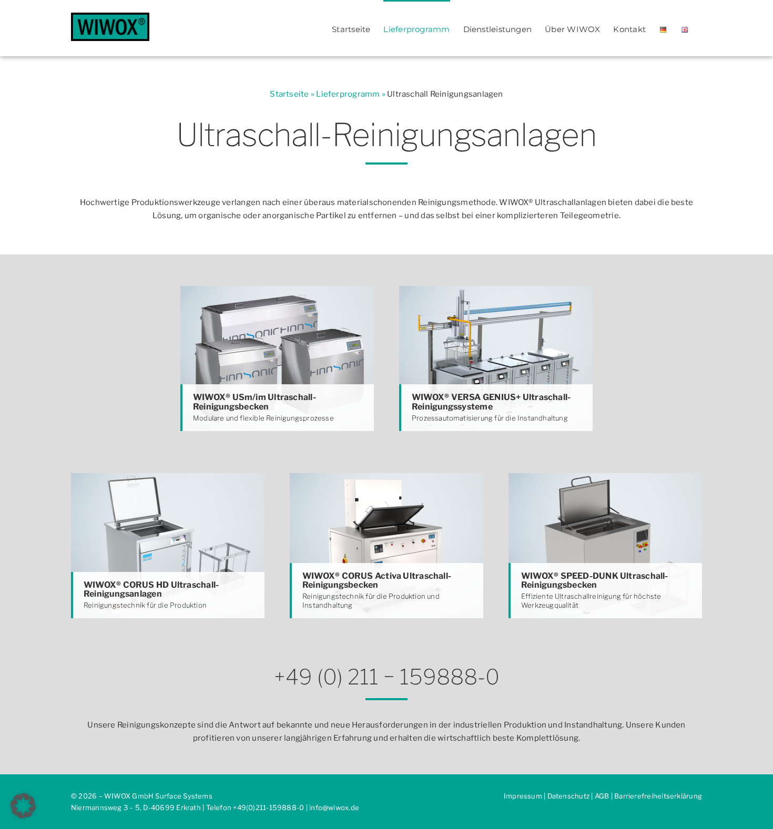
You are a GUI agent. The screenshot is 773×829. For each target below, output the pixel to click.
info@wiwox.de (334, 807)
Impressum (523, 796)
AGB (602, 796)
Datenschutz (568, 796)
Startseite (289, 94)
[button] (23, 806)
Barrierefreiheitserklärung (658, 796)
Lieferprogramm (348, 94)
